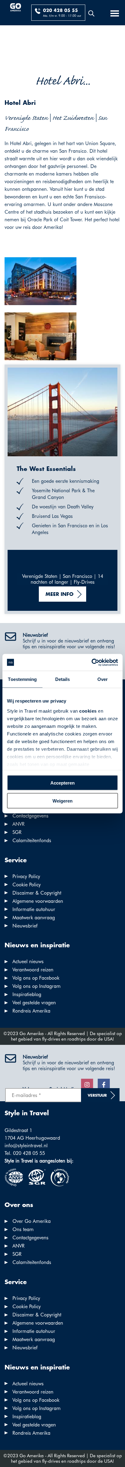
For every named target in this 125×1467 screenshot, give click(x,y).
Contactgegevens (30, 816)
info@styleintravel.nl (26, 1145)
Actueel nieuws (28, 961)
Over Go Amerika (31, 1221)
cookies (88, 710)
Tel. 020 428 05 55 (25, 1153)
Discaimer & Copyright (36, 893)
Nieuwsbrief (25, 926)
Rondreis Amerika (31, 1011)
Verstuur (97, 1096)
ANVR (18, 824)
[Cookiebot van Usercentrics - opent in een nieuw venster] (91, 662)
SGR (17, 832)
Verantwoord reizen (32, 970)
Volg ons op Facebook (35, 978)
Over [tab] (102, 679)
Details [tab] (62, 679)
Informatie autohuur (33, 909)
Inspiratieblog (26, 994)
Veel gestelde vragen (34, 1003)
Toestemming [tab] (22, 679)
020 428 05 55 (60, 10)
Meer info (59, 594)
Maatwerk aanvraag (33, 917)
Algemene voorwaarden (37, 901)
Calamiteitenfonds (31, 840)
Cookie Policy (26, 885)
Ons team (23, 1229)
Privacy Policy (26, 876)
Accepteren (62, 782)
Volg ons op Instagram (36, 986)
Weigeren (62, 800)
